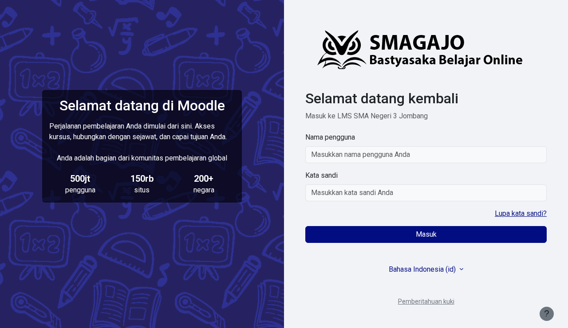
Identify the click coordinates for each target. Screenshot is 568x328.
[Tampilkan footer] (547, 314)
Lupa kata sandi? (521, 213)
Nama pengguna (330, 137)
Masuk (426, 234)
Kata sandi (321, 175)
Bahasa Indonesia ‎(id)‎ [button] (423, 269)
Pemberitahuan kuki (426, 301)
